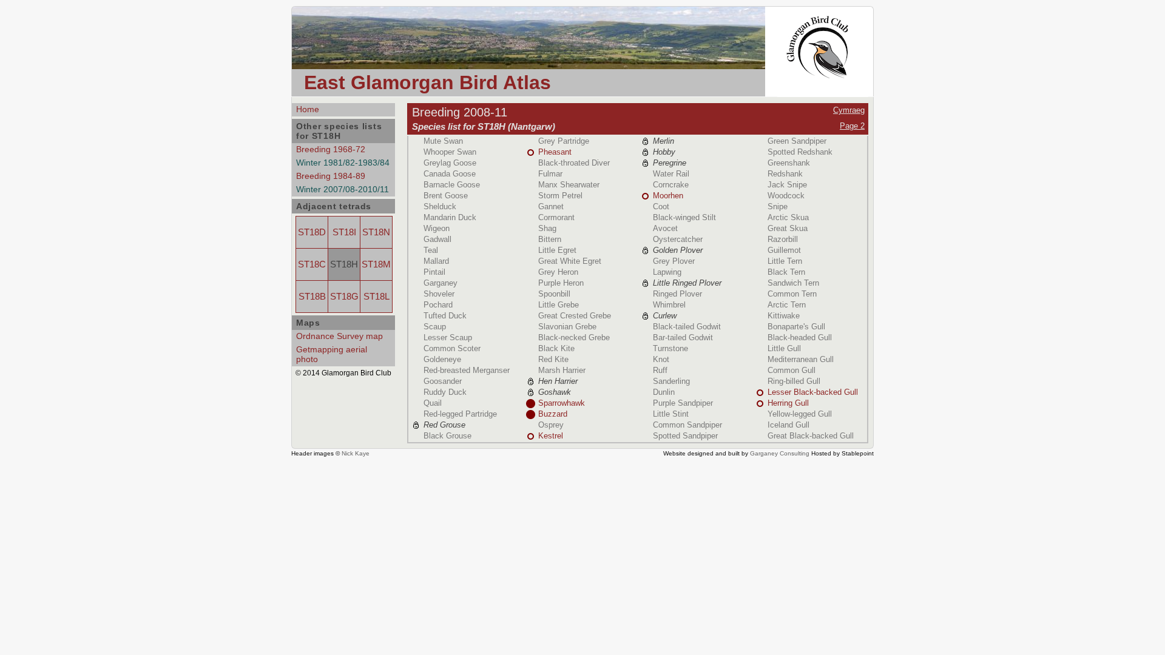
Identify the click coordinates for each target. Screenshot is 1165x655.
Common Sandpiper (687, 424)
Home (307, 109)
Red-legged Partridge (460, 413)
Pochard (438, 304)
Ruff (660, 370)
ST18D (312, 232)
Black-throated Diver (574, 162)
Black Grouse (447, 435)
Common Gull (792, 370)
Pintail (434, 272)
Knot (661, 359)
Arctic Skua (788, 217)
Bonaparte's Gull (796, 326)
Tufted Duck (445, 315)
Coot (661, 206)
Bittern (549, 239)
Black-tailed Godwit (687, 326)
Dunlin (664, 392)
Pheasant (555, 151)
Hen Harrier (558, 381)
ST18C (312, 264)
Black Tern (786, 272)
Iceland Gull (788, 424)
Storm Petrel (560, 195)
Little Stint (671, 413)
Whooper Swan (450, 151)
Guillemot (784, 250)
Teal (431, 250)
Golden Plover (678, 250)
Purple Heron (561, 282)
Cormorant (556, 217)
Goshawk (554, 392)
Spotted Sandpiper (685, 435)
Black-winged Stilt (684, 217)
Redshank (785, 173)
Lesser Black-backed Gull (813, 392)
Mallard (436, 261)
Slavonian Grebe (567, 326)
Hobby (664, 151)
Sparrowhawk (561, 403)
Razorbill (783, 239)
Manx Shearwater (568, 184)
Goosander (443, 381)
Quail (433, 403)
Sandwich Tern (793, 282)
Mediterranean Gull (801, 359)
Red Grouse (444, 424)
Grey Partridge (563, 141)
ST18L (376, 296)
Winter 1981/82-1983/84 (343, 162)
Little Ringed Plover (687, 282)
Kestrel (550, 435)
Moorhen (668, 195)
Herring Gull (788, 403)
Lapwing (667, 272)
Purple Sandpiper (683, 403)
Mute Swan (443, 141)
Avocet (665, 228)
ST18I (344, 232)
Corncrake (671, 184)
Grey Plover (674, 261)
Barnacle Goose (452, 184)
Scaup (435, 326)
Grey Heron (558, 272)
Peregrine (669, 162)
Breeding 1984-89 (330, 176)
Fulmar (550, 173)
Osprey (551, 424)
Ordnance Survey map (339, 336)
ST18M (376, 264)
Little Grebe (558, 304)
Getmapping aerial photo (331, 354)
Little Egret (557, 250)
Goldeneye (442, 359)
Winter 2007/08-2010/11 (342, 189)
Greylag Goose (450, 162)
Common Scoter (452, 348)
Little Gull (784, 348)
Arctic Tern (787, 304)
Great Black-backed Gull (811, 435)
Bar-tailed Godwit (683, 337)
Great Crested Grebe (574, 315)
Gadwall (437, 239)
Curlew (665, 315)
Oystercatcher (678, 239)
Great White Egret (569, 261)
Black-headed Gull (800, 337)
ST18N (376, 232)
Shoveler (439, 293)
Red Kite (553, 359)
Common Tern (792, 293)
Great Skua (788, 228)
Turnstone (670, 348)
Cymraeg (849, 110)
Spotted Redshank (800, 151)
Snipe (778, 206)
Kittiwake (784, 315)
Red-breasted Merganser (467, 370)
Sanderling (671, 381)
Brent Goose (446, 195)
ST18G (344, 296)
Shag (547, 228)
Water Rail (671, 173)
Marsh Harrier (562, 370)
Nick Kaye (356, 453)
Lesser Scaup (448, 337)
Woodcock (786, 195)
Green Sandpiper (797, 141)
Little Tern (785, 261)
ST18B (312, 296)
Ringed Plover (677, 293)
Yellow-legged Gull (800, 413)
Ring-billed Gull (794, 381)
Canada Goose (450, 173)
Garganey (441, 282)
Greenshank (789, 162)
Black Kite (556, 348)
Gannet (551, 206)
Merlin (663, 141)
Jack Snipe (787, 184)
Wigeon (437, 228)
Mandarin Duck (450, 217)
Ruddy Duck (445, 392)
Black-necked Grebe (574, 337)
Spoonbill (554, 293)
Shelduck (440, 206)
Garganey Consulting (779, 453)
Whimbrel (669, 304)
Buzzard (552, 413)
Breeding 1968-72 (330, 149)
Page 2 (852, 125)
